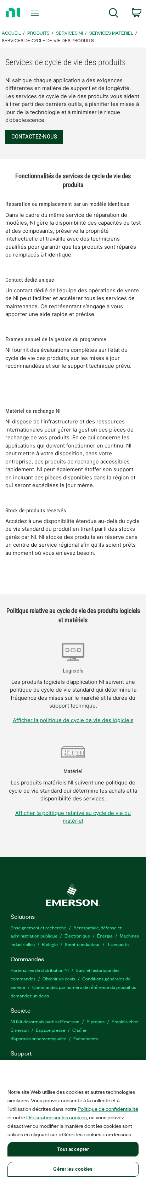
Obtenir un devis (59, 978)
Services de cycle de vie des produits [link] (48, 40)
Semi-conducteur (82, 944)
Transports (118, 944)
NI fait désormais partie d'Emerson (45, 1021)
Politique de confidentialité (108, 1108)
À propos (95, 1021)
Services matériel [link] (111, 32)
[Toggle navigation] (36, 13)
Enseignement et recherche (38, 927)
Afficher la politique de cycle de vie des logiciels (73, 720)
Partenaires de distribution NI (40, 970)
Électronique (77, 935)
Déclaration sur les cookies (56, 1117)
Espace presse (50, 1029)
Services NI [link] (69, 32)
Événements (85, 1038)
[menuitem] (113, 14)
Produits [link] (38, 32)
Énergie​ (105, 935)
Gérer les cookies (72, 1169)
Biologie (50, 944)
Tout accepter (73, 1149)
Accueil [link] (11, 32)
